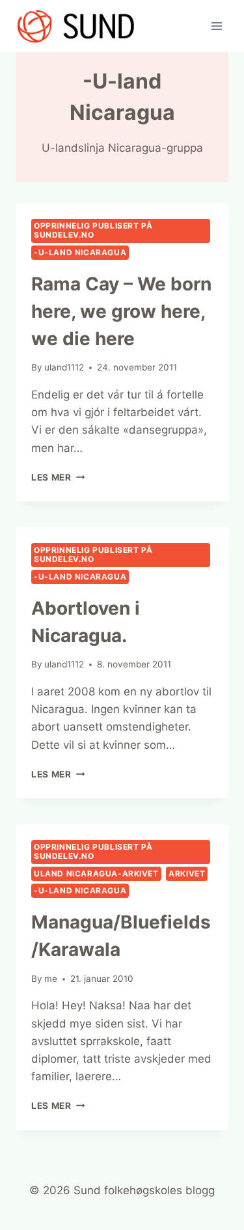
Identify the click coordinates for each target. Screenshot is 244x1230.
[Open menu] (216, 26)
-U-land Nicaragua (80, 252)
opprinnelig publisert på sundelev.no (93, 230)
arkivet (187, 873)
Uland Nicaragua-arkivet (96, 873)
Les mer (58, 477)
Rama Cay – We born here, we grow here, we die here (121, 311)
